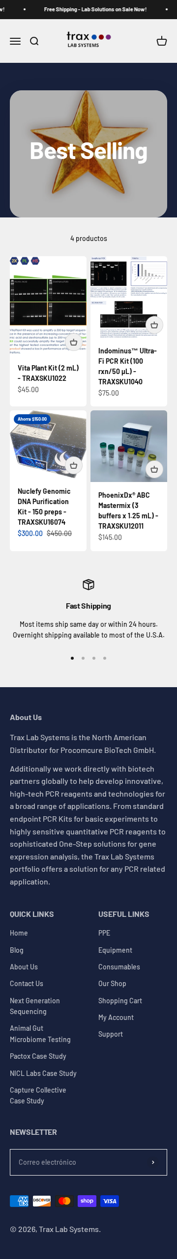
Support (110, 1034)
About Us (24, 967)
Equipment (115, 950)
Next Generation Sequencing (35, 1006)
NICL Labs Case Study (43, 1073)
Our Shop (112, 983)
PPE (104, 933)
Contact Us (26, 983)
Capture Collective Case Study (38, 1095)
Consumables (119, 967)
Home (19, 933)
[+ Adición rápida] (74, 342)
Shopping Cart (120, 1000)
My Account (116, 1017)
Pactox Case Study (38, 1056)
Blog (17, 950)
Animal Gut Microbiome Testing (40, 1033)
